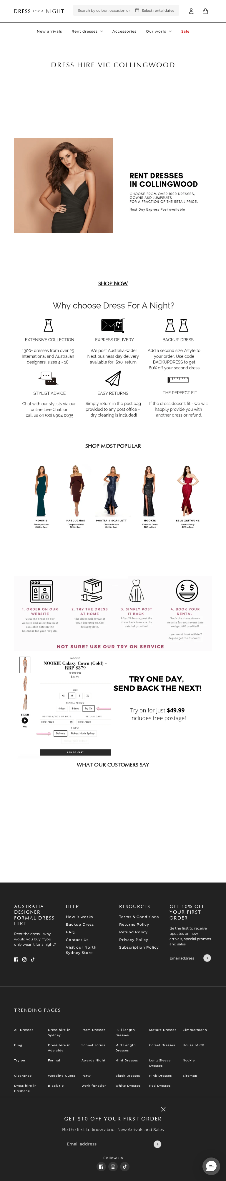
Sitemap (190, 1076)
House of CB (194, 1045)
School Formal (94, 1045)
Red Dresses (160, 1086)
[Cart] (205, 11)
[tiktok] (124, 1166)
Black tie (56, 1086)
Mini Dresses (126, 1060)
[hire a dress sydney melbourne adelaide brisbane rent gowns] (113, 496)
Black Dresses (127, 1076)
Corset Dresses (162, 1045)
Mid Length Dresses (125, 1047)
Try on (19, 1060)
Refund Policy (133, 932)
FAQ (70, 932)
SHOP (93, 446)
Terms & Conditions (139, 917)
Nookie (189, 1060)
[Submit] (157, 1144)
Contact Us (77, 939)
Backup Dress (80, 924)
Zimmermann (195, 1030)
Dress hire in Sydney (59, 1032)
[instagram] (113, 1166)
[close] (163, 1109)
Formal (54, 1060)
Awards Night (94, 1060)
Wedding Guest (61, 1076)
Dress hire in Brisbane (25, 1088)
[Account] (191, 11)
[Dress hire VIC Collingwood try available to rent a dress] (113, 706)
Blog (18, 1045)
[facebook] (101, 1166)
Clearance (23, 1076)
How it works (79, 917)
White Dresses (128, 1086)
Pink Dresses (160, 1076)
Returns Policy (134, 924)
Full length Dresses (125, 1032)
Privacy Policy (133, 939)
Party (86, 1076)
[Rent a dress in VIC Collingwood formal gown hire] (113, 613)
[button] (211, 1166)
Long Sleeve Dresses (160, 1063)
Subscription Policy (139, 947)
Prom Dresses (94, 1030)
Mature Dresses (163, 1030)
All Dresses (24, 1030)
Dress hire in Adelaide (59, 1047)
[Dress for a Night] (39, 11)
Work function (94, 1086)
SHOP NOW (113, 284)
